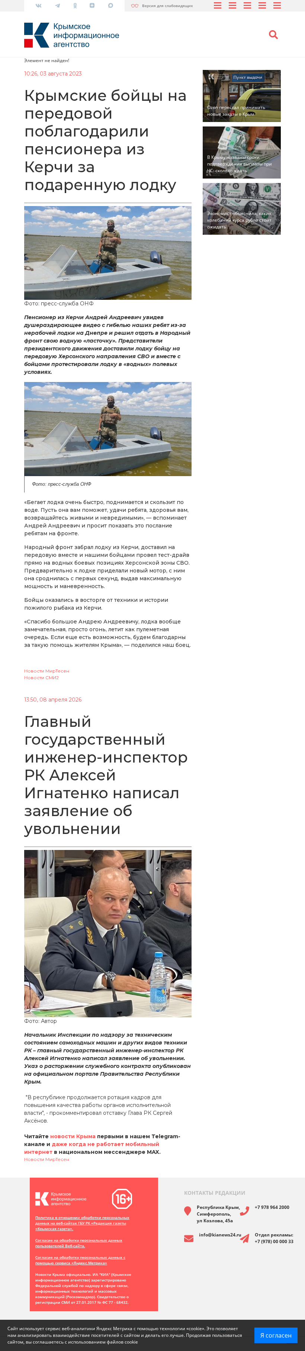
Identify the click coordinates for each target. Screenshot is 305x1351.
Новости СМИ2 (41, 677)
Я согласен (276, 1335)
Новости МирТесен (46, 671)
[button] (273, 35)
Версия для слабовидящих (167, 5)
